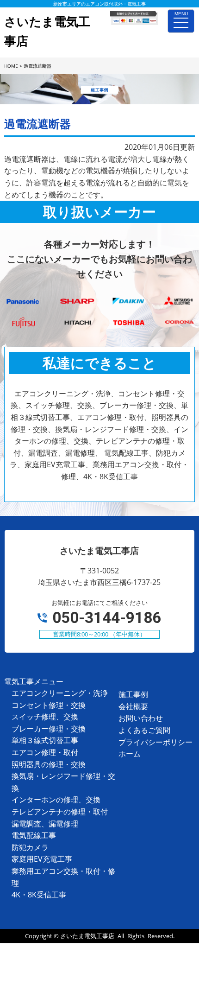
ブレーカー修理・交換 (49, 729)
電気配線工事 (34, 835)
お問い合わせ (140, 718)
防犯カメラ (30, 847)
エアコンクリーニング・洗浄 (60, 693)
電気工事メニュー (33, 681)
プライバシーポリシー (155, 742)
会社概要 (133, 706)
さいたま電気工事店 (87, 936)
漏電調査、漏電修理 (45, 824)
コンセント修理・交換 (49, 705)
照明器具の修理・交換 (49, 764)
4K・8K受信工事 (39, 895)
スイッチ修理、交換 (45, 717)
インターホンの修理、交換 (56, 799)
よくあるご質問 (144, 730)
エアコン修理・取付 (45, 752)
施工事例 (133, 694)
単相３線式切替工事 (45, 740)
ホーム (129, 754)
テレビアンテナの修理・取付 (60, 812)
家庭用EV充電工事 (42, 859)
